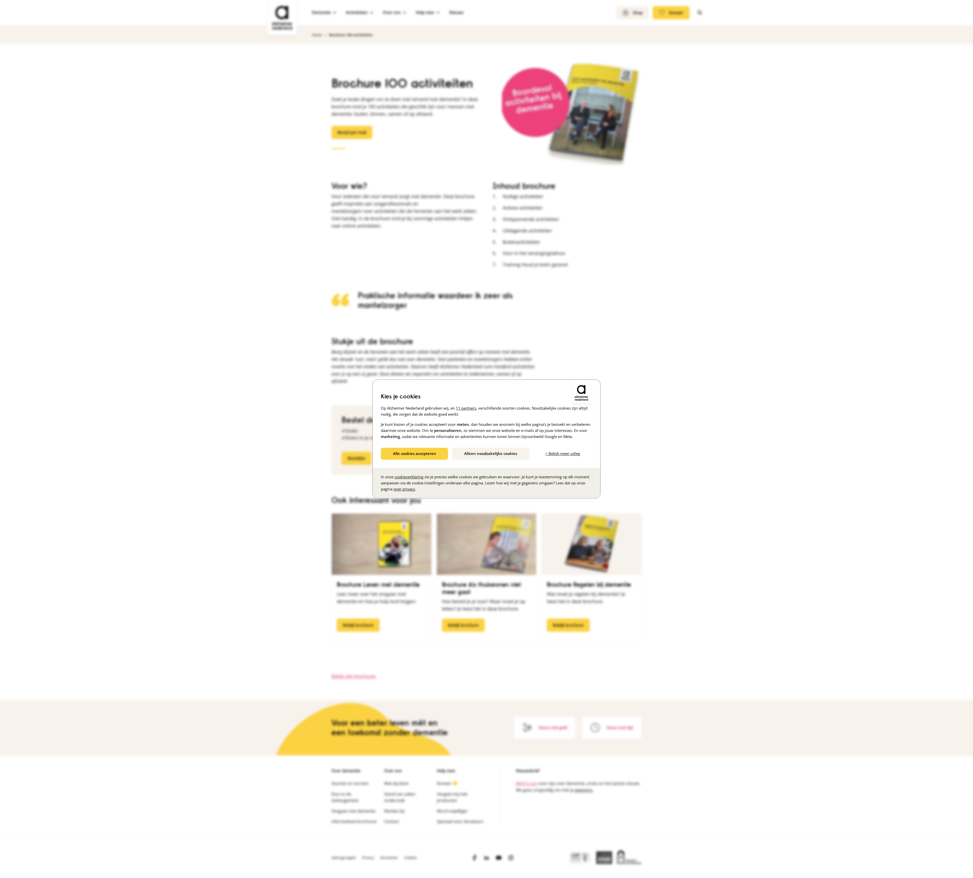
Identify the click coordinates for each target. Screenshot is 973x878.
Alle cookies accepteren (414, 453)
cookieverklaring (409, 477)
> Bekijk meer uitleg (562, 453)
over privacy (404, 489)
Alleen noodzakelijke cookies (490, 453)
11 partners (466, 408)
